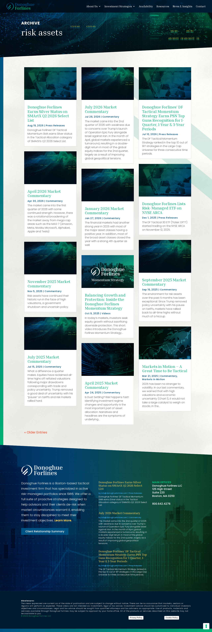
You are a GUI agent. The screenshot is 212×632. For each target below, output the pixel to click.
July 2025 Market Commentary (43, 359)
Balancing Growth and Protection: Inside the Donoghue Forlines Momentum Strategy (105, 301)
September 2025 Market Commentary (164, 282)
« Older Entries (35, 432)
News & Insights (182, 6)
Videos (106, 313)
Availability (146, 6)
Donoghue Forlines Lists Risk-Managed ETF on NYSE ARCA (164, 208)
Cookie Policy (172, 617)
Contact (201, 6)
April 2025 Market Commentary (101, 385)
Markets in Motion (153, 379)
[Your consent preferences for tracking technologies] (206, 626)
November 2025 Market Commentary (48, 283)
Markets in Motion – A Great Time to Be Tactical (164, 368)
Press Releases (55, 125)
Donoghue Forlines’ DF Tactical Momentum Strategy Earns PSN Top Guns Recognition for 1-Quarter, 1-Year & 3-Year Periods (163, 118)
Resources (163, 6)
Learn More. (63, 520)
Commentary (54, 201)
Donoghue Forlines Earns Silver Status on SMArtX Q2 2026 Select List (48, 113)
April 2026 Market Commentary (44, 193)
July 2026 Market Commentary (101, 109)
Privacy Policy (136, 617)
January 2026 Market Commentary (104, 210)
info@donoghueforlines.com (114, 493)
